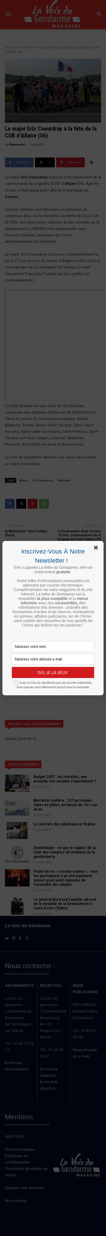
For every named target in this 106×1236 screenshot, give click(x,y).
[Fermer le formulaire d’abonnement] (97, 549)
